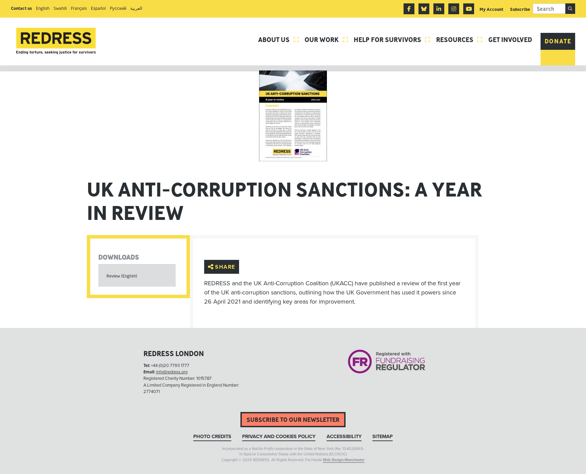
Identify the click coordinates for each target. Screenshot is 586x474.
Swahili (60, 8)
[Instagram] (453, 8)
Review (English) (121, 276)
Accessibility (344, 436)
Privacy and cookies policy (278, 436)
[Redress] (56, 41)
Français (79, 8)
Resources (459, 39)
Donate (558, 41)
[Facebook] (409, 8)
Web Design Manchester (344, 460)
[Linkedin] (438, 8)
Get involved (510, 39)
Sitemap (382, 436)
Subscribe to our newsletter (293, 420)
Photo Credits (212, 436)
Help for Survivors (392, 39)
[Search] (570, 8)
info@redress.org (172, 372)
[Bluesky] (423, 8)
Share (225, 266)
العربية (136, 8)
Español (98, 8)
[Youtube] (468, 8)
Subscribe (520, 9)
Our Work (327, 39)
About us (278, 39)
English (43, 8)
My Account (491, 9)
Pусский (118, 8)
